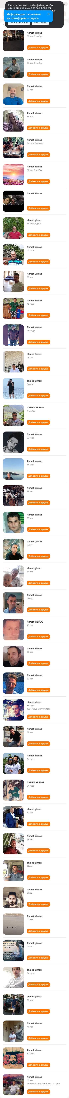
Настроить (40, 22)
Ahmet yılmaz (34, 273)
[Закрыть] (48, 14)
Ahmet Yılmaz (34, 166)
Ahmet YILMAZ (35, 621)
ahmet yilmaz (34, 220)
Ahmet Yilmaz (34, 32)
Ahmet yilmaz (34, 541)
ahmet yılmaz (34, 380)
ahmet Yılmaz (34, 354)
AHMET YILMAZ (35, 407)
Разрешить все (19, 22)
